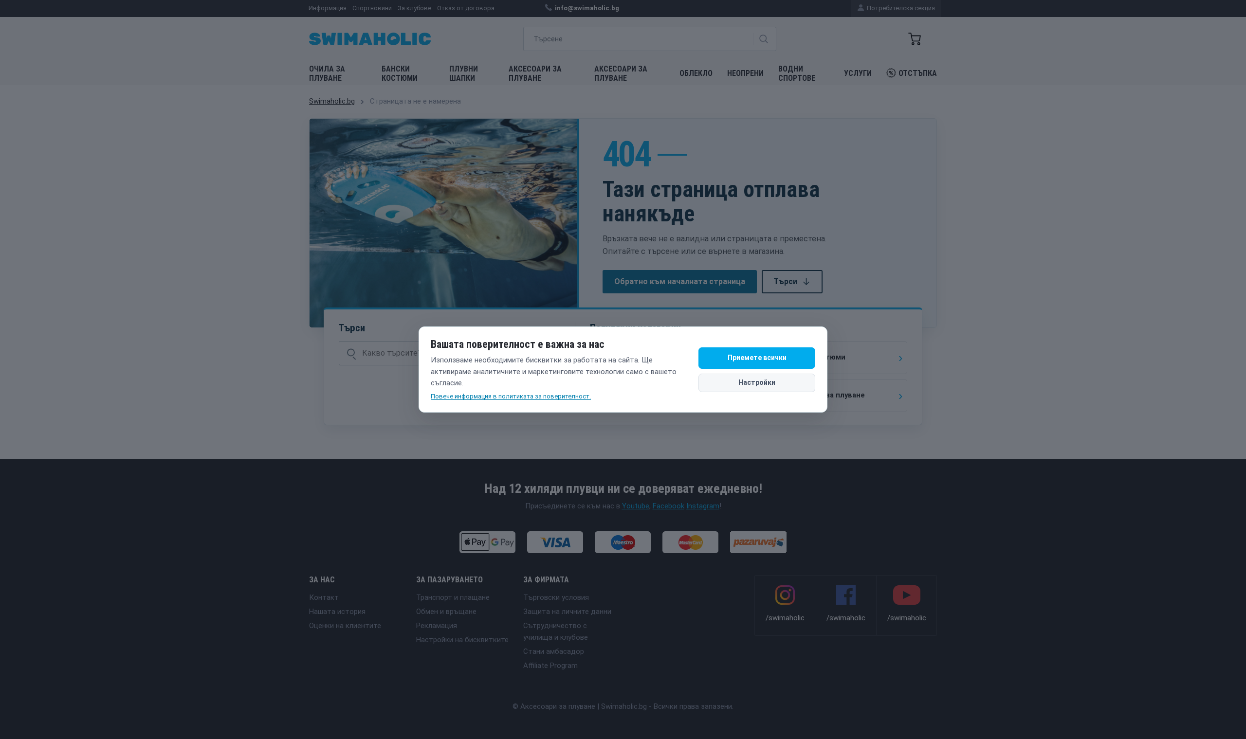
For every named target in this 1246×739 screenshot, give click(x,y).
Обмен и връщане (446, 611)
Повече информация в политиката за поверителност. (511, 396)
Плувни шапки (463, 73)
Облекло (696, 73)
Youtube (635, 506)
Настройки (756, 382)
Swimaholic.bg (332, 101)
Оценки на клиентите (345, 625)
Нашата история (337, 611)
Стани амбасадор (553, 651)
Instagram (702, 506)
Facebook (668, 506)
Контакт (324, 597)
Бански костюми (400, 73)
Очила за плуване (327, 73)
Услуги (858, 73)
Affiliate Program (550, 665)
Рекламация (436, 625)
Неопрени (745, 73)
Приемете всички (757, 357)
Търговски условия (556, 597)
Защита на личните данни (567, 611)
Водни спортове (796, 73)
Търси (785, 281)
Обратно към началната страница (679, 281)
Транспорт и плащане (453, 597)
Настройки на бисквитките (462, 639)
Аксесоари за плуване (535, 73)
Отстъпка (917, 73)
